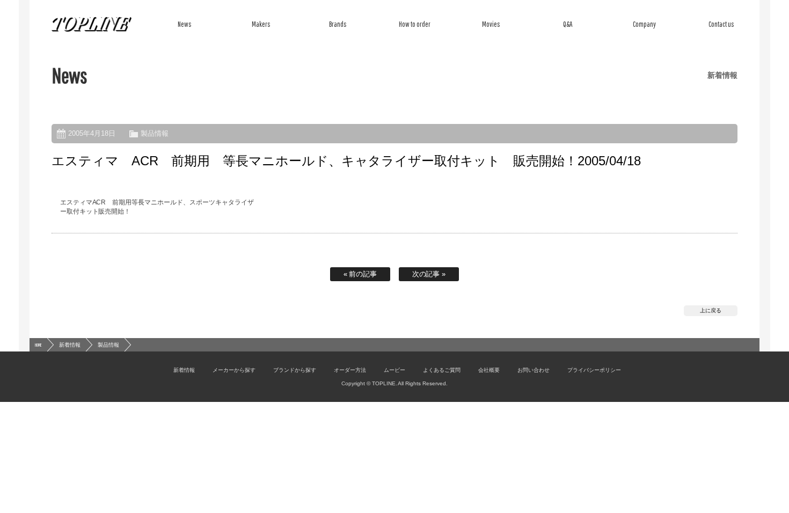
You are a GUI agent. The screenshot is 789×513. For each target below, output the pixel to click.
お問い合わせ (533, 370)
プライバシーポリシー (594, 370)
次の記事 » (429, 274)
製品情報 (155, 133)
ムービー (394, 370)
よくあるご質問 (442, 370)
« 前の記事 (360, 274)
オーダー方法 (350, 370)
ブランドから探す (294, 370)
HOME (38, 345)
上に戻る (710, 310)
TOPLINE (92, 24)
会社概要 (489, 370)
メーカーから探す (234, 370)
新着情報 (70, 345)
